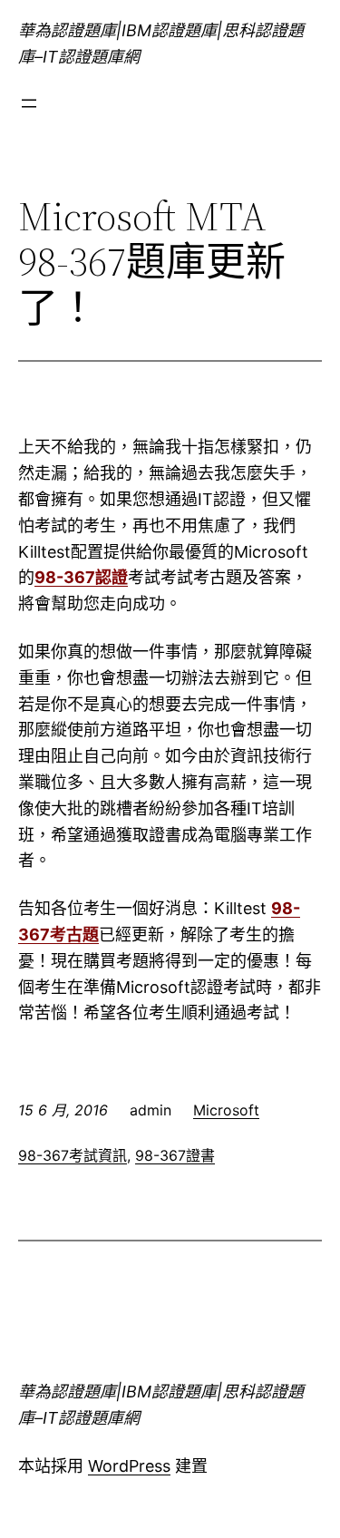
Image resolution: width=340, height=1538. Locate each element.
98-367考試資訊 (72, 1155)
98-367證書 (175, 1155)
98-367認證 (81, 577)
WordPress (129, 1465)
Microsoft (226, 1110)
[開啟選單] (29, 103)
